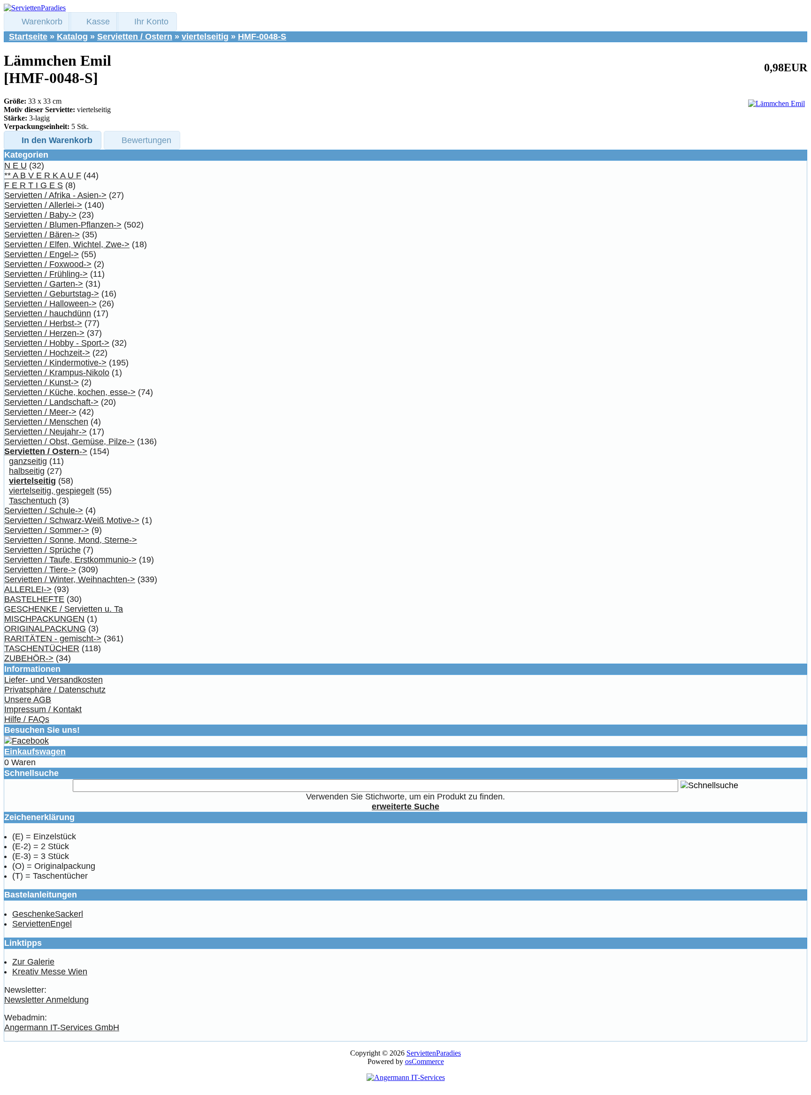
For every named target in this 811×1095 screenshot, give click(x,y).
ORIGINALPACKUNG (45, 628)
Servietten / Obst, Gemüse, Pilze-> (69, 441)
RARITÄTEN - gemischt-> (52, 638)
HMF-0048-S (262, 36)
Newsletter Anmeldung (46, 999)
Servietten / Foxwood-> (48, 264)
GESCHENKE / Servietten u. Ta (63, 609)
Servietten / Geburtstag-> (51, 293)
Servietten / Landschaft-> (51, 402)
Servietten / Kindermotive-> (55, 362)
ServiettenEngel (42, 923)
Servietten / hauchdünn (47, 313)
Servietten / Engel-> (41, 254)
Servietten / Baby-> (40, 215)
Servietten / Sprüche (42, 550)
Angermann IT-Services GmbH (61, 1027)
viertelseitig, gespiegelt (51, 490)
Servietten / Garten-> (43, 284)
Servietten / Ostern (134, 36)
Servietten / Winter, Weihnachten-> (69, 579)
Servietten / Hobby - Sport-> (56, 343)
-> (45, 451)
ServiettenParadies (433, 1053)
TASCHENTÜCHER (41, 648)
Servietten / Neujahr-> (45, 431)
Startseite (28, 36)
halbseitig (27, 471)
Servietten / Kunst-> (41, 382)
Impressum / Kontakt (43, 709)
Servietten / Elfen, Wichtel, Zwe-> (67, 244)
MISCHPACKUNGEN (44, 619)
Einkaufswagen (35, 751)
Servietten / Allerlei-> (43, 205)
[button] (37, 21)
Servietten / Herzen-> (44, 333)
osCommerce (424, 1061)
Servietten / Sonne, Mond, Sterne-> (70, 540)
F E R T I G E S (33, 185)
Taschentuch (32, 500)
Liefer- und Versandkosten (53, 679)
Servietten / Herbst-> (43, 323)
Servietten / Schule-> (43, 510)
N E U (15, 165)
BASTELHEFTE (34, 599)
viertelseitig (205, 36)
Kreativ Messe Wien (49, 971)
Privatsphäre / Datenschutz (55, 689)
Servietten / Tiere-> (40, 569)
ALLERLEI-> (28, 589)
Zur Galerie (33, 961)
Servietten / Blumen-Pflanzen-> (63, 224)
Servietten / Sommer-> (46, 530)
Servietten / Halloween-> (50, 303)
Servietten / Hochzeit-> (47, 352)
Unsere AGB (27, 699)
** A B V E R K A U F (42, 175)
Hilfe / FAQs (26, 719)
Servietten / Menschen (46, 421)
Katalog (72, 36)
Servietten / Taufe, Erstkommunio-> (70, 559)
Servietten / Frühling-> (46, 274)
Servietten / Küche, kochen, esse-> (70, 392)
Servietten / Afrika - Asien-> (55, 195)
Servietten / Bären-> (42, 234)
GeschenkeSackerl (47, 914)
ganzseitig (28, 461)
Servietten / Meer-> (40, 412)
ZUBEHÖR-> (29, 658)
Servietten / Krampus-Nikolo (56, 372)
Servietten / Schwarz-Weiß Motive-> (71, 520)
